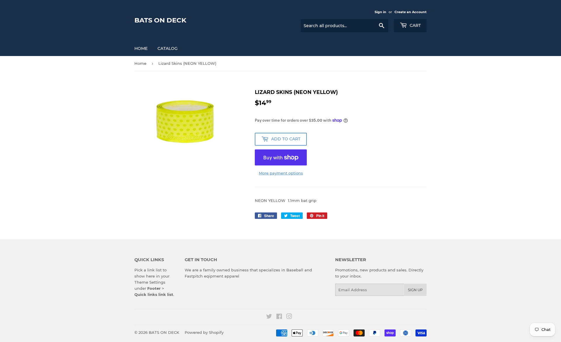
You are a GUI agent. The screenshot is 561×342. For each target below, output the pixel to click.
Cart (414, 25)
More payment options (281, 173)
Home (141, 48)
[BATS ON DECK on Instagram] (289, 317)
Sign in (380, 12)
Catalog (167, 48)
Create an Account (410, 12)
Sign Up (415, 290)
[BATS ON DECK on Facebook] (279, 317)
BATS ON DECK (160, 20)
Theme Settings (149, 282)
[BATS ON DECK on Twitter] (269, 317)
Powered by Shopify (204, 332)
